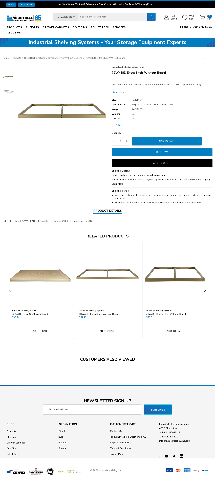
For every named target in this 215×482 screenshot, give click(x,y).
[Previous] (205, 58)
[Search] (151, 17)
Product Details (107, 211)
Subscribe (158, 409)
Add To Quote (162, 163)
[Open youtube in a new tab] (167, 456)
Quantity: (116, 133)
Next (205, 290)
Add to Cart (167, 141)
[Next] (210, 58)
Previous (10, 290)
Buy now (162, 152)
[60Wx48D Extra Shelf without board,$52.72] (107, 274)
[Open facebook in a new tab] (159, 456)
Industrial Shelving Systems (128, 67)
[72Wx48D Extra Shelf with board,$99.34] (40, 274)
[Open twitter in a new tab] (175, 456)
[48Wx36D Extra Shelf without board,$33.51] (175, 274)
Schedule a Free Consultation (102, 4)
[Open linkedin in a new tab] (182, 456)
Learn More (117, 184)
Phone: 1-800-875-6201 (196, 27)
